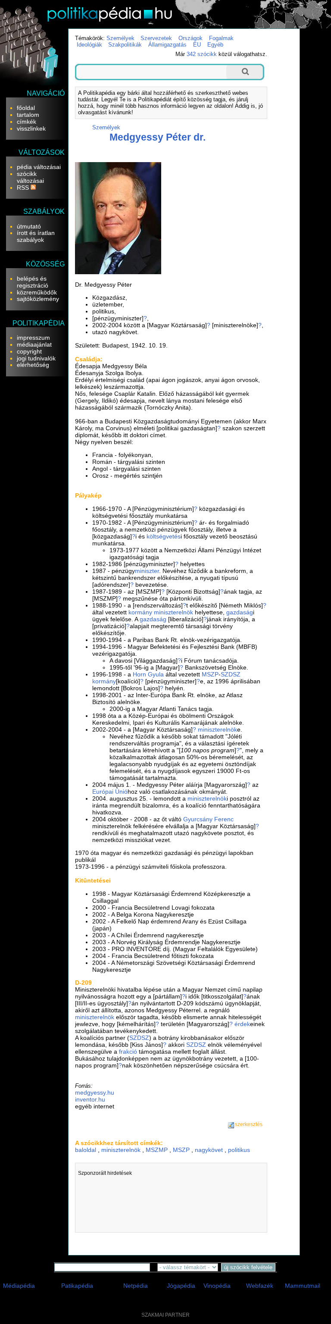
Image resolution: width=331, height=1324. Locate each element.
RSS (24, 187)
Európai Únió (110, 791)
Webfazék (259, 1285)
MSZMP (157, 1149)
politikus (239, 1149)
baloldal (85, 1149)
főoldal (26, 107)
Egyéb (215, 44)
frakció (128, 1051)
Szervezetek (156, 38)
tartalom (28, 114)
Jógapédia (181, 1285)
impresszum (33, 337)
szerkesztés (248, 1124)
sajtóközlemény (38, 298)
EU (197, 44)
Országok (190, 38)
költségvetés (164, 536)
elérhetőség (33, 364)
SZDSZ (230, 674)
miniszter (147, 570)
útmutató (29, 226)
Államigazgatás (167, 44)
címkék (26, 121)
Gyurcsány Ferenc (208, 819)
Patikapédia (77, 1285)
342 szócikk (202, 54)
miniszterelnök (173, 612)
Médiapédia (19, 1285)
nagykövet (209, 1149)
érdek (242, 1023)
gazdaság (239, 612)
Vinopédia (217, 1285)
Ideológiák (89, 44)
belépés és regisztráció (32, 282)
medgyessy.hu (94, 1092)
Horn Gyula (148, 674)
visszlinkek (31, 128)
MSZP (210, 674)
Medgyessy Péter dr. (157, 137)
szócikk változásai (30, 177)
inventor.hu (90, 1099)
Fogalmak (221, 38)
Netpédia (135, 1285)
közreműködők (37, 292)
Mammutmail (302, 1285)
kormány (140, 612)
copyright (29, 351)
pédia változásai (39, 166)
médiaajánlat (34, 344)
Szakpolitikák (125, 44)
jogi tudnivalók (36, 358)
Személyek (120, 38)
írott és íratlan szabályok (36, 236)
